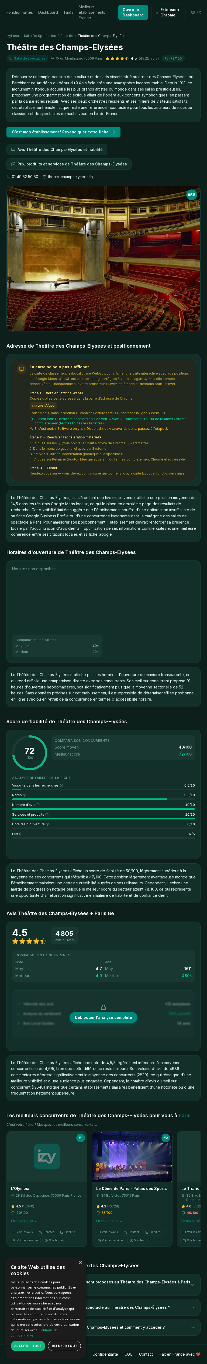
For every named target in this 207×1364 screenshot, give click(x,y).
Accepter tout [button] (28, 1346)
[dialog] (45, 1308)
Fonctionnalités (19, 12)
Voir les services (27, 1240)
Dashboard (48, 12)
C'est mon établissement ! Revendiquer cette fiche (60, 132)
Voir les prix (57, 1240)
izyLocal (13, 36)
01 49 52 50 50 (25, 176)
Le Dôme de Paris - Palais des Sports (131, 1188)
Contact (48, 1232)
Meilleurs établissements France (92, 12)
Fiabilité (69, 1232)
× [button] (80, 1263)
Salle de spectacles (40, 36)
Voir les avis (25, 1232)
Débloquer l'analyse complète (103, 1017)
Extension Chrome (169, 12)
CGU (129, 1354)
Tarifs (68, 12)
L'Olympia (20, 1188)
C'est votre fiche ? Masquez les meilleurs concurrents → (51, 1125)
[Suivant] (193, 1191)
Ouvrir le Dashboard (133, 12)
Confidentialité (105, 1354)
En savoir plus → (24, 1221)
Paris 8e (66, 36)
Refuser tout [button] (64, 1346)
